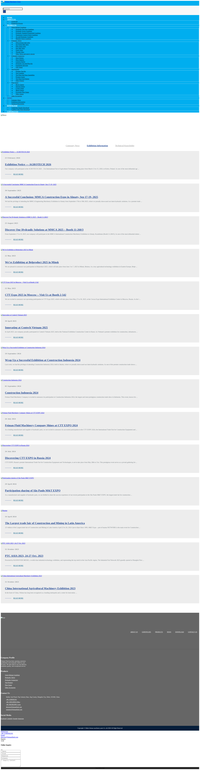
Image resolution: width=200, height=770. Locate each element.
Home (9, 17)
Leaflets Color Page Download (20, 109)
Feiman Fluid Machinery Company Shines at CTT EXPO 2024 (41, 425)
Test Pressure (9, 682)
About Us (134, 632)
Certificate (146, 632)
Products (159, 632)
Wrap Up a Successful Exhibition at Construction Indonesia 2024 (42, 360)
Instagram (21, 718)
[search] (4, 11)
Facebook (3, 718)
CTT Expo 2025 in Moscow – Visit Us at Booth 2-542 (35, 294)
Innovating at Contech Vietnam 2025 (26, 327)
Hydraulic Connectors (11, 680)
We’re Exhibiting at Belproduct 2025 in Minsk (32, 262)
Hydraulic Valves (10, 677)
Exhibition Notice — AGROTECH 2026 (28, 164)
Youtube (15, 718)
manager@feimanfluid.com (14, 709)
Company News (73, 145)
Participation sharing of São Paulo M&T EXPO (32, 490)
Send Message (100, 768)
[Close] (1, 749)
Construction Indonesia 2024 (21, 392)
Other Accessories (16, 96)
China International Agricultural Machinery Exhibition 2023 (40, 588)
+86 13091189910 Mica (13, 702)
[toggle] (1, 2)
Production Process (17, 23)
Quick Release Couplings (12, 675)
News (169, 632)
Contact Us (12, 111)
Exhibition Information (97, 145)
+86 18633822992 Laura (13, 704)
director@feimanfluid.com (14, 707)
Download (179, 632)
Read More (18, 174)
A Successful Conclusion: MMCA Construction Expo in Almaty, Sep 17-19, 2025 (51, 197)
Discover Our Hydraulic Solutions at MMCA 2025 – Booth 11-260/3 (44, 229)
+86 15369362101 (11, 699)
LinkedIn (9, 718)
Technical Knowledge (17, 104)
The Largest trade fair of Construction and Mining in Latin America (45, 523)
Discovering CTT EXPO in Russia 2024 (28, 457)
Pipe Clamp (8, 685)
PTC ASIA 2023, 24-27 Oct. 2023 (24, 555)
